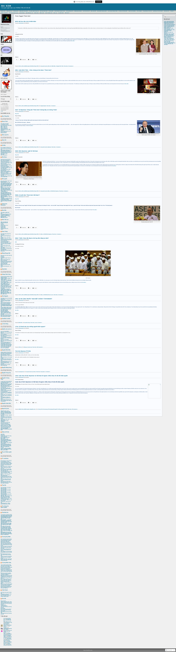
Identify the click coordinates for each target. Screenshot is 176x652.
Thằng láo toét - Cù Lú (5, 410)
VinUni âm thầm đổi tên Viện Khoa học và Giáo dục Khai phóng (6, 480)
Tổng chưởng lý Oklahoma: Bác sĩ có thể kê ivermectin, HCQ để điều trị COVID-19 (6, 303)
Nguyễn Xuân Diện (6, 403)
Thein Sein (48, 105)
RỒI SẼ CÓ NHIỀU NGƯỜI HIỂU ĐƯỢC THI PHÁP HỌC (6, 534)
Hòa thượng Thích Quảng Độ (48, 409)
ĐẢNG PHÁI (36, 12)
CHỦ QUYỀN (51, 11)
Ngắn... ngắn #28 (4, 126)
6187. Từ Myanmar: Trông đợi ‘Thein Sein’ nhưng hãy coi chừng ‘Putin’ (36, 110)
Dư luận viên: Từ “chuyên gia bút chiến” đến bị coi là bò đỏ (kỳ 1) (6, 395)
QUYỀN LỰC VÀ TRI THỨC (158, 11)
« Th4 (2, 111)
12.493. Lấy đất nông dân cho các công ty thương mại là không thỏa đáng (169, 40)
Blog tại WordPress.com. (88, 650)
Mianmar (25, 347)
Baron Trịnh (5, 121)
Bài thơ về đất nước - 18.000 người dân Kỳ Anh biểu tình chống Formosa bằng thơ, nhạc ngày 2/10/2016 (6, 427)
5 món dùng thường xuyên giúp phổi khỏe (6, 170)
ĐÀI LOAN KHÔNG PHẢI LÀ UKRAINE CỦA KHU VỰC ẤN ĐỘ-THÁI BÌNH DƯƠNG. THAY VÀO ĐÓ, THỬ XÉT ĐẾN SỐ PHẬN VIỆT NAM (6, 194)
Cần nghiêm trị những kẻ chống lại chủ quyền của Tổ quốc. (6, 398)
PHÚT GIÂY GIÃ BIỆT (4, 439)
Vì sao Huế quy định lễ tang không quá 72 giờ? (6, 165)
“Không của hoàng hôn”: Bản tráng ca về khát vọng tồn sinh (6, 602)
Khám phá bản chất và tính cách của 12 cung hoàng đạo (6, 543)
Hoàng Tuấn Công (6, 274)
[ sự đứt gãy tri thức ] (5, 124)
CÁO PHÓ (2, 434)
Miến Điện (32, 105)
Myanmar (50, 234)
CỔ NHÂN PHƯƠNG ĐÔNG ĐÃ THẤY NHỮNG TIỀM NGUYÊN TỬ (6, 305)
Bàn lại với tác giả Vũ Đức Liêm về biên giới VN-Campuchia (6, 568)
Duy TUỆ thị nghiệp (4, 309)
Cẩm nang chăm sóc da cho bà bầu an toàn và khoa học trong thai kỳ (6, 545)
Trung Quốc (42, 371)
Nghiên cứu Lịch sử (6, 329)
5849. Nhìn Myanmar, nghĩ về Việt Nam (26, 151)
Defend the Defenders (4, 204)
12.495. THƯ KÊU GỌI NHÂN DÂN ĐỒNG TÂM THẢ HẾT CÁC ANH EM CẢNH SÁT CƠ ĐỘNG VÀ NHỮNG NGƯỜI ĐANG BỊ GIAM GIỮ (169, 35)
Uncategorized (21, 371)
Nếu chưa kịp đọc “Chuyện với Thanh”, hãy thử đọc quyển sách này (6, 467)
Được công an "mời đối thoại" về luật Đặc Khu (6, 249)
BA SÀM (6, 6)
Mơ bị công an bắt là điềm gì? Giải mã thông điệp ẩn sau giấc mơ (6, 550)
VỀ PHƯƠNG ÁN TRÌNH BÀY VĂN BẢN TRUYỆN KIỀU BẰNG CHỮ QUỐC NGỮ (6, 521)
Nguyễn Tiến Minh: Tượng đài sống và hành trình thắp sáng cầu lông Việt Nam (6, 559)
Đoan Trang (4, 231)
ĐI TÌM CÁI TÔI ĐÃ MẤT (123, 11)
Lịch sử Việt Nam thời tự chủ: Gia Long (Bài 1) (6, 334)
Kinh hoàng (3, 608)
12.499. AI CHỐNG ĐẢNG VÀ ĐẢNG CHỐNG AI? (169, 27)
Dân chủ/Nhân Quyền (26, 105)
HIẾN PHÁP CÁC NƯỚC (23, 11)
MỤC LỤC (55, 12)
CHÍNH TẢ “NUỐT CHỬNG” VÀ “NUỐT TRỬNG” (6, 279)
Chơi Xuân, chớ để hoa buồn (6, 353)
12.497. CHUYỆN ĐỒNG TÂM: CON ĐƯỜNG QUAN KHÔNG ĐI (169, 30)
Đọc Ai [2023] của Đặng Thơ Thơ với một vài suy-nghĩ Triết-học (6, 148)
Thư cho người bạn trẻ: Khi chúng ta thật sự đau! (6, 596)
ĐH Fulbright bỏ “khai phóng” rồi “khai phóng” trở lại (6, 461)
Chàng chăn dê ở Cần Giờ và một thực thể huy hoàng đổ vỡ (6, 352)
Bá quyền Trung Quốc (102, 11)
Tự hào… (2, 223)
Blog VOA (17, 113)
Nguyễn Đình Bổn (6, 349)
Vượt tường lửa (48, 12)
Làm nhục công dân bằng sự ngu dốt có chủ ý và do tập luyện (6, 243)
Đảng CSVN (36, 105)
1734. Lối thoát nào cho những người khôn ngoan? (30, 326)
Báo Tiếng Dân (5, 116)
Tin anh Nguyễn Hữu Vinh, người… (8, 631)
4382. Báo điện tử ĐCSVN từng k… (7, 620)
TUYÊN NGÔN (15, 11)
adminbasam (21, 23)
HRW (16, 379)
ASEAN (19, 409)
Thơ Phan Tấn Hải (4, 605)
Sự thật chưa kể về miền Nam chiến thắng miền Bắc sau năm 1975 (6, 477)
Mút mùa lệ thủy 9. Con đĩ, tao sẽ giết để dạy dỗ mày (6, 362)
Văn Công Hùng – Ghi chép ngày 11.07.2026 (6, 491)
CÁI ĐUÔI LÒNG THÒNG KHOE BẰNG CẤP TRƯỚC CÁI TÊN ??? (6, 201)
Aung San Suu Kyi (29, 371)
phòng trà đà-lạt (4, 132)
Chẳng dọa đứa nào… (5, 228)
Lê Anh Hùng (5, 323)
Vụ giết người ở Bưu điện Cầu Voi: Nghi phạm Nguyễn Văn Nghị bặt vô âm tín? (6, 382)
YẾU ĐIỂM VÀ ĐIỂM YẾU (5, 212)
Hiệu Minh (4, 269)
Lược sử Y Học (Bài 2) (5, 339)
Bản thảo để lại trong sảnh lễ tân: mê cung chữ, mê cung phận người (6, 610)
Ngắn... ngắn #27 (4, 127)
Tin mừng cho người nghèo (5, 506)
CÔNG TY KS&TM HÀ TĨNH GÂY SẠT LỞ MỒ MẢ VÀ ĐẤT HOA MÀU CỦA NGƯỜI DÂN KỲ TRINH (6, 413)
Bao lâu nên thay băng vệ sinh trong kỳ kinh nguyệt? (6, 166)
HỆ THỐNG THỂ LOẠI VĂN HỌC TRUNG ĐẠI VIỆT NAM (6, 527)
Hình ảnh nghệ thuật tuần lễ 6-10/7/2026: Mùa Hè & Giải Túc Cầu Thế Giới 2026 (6, 152)
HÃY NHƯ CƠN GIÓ (4, 310)
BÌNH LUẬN (42, 12)
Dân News (4, 157)
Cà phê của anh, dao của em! (6, 358)
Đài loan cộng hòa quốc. (5, 581)
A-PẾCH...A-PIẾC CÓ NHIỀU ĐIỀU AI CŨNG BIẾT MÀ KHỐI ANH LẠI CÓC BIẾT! (6, 449)
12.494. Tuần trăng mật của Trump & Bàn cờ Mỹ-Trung (169, 38)
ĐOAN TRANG (22, 12)
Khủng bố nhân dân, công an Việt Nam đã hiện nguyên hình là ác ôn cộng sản (6, 239)
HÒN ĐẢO (2, 154)
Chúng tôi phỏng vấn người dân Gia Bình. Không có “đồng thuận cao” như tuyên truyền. (6, 463)
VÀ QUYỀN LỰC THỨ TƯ (147, 11)
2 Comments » (60, 294)
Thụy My (4, 485)
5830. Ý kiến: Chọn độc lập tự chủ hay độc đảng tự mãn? (32, 238)
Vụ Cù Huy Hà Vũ (86, 11)
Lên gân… (2, 224)
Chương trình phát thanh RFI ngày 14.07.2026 (6, 494)
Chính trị (20, 105)
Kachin (34, 371)
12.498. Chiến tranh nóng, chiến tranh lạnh (168, 28)
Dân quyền (4, 178)
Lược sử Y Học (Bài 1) (5, 347)
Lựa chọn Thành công (112, 11)
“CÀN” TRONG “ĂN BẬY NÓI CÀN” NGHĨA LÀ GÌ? (6, 283)
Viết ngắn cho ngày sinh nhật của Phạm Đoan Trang (6, 594)
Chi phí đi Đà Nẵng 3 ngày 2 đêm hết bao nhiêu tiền (6, 541)
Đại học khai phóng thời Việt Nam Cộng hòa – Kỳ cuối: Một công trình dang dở (6, 470)
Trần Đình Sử (5, 512)
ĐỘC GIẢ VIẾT (93, 11)
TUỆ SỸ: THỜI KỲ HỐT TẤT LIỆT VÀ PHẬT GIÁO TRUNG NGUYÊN (6, 313)
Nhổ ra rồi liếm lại (4, 260)
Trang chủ (3, 11)
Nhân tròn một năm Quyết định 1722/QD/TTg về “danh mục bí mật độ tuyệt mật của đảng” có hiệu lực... (6, 576)
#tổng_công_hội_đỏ (4, 225)
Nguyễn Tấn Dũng (57, 409)
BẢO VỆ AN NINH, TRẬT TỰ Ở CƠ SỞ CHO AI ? (6, 181)
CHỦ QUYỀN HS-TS (69, 11)
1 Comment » (53, 105)
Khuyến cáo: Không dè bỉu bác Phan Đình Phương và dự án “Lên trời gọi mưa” (6, 262)
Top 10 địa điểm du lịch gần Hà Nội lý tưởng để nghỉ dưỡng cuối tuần (6, 547)
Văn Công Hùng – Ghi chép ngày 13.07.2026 (6, 488)
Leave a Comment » (38, 322)
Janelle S (5, 627)
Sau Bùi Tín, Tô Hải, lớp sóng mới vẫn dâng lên (6, 436)
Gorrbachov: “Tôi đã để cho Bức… (8, 623)
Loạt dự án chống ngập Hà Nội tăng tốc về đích (6, 163)
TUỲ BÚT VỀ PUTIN (4, 191)
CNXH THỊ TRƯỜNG (132, 11)
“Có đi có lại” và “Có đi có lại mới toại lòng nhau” (6, 281)
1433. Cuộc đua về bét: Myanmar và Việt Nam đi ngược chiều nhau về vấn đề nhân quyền (41, 375)
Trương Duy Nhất (6, 536)
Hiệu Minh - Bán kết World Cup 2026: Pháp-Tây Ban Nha (6, 496)
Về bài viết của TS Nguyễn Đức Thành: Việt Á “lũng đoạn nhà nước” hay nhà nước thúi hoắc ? (6, 571)
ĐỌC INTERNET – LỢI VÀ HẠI (6, 519)
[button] (29, 169)
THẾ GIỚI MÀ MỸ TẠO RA (13, 12)
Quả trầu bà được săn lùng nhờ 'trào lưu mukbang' (6, 160)
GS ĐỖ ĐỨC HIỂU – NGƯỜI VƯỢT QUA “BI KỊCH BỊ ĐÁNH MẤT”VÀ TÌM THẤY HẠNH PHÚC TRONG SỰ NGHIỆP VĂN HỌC (6, 530)
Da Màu (4, 145)
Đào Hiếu (4, 210)
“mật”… (2, 229)
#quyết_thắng (3, 226)
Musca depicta (3, 600)
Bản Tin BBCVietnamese (5, 437)
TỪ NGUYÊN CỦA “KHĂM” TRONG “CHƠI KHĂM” (5, 284)
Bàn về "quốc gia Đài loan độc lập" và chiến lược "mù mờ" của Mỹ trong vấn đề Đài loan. (6, 579)
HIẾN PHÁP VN (9, 11)
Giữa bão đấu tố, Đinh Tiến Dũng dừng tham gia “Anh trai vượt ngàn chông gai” (6, 482)
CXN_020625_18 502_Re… (6, 625)
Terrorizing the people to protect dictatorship (5, 241)
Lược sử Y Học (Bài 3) (5, 331)
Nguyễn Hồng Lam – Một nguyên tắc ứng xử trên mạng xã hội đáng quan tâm (6, 498)
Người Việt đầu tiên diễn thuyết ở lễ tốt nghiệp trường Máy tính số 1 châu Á (6, 172)
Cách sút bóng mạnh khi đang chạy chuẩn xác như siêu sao (6, 539)
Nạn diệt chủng (27, 322)
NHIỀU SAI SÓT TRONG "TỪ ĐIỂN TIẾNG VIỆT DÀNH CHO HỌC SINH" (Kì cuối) (6, 290)
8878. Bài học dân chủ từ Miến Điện (25, 21)
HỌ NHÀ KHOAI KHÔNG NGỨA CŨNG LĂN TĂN (6, 277)
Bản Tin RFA (3, 438)
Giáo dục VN (166, 11)
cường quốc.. (3, 227)
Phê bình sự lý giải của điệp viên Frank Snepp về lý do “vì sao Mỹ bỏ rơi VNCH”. (6, 574)
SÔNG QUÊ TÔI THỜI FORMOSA (4, 421)
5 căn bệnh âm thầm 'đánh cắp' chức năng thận (6, 168)
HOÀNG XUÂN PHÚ (4, 12)
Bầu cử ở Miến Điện (44, 234)
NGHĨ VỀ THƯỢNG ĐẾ (5, 311)
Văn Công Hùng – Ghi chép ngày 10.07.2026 (6, 493)
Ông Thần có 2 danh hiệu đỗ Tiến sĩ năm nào (6, 336)
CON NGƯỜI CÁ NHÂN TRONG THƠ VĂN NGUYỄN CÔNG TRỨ (6, 515)
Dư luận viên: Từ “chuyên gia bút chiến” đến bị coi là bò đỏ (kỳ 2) (6, 393)
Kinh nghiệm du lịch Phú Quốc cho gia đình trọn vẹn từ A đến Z (6, 552)
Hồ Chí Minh (139, 11)
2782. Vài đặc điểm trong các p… (8, 634)
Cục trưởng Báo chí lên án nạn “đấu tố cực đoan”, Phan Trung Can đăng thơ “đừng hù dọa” (6, 472)
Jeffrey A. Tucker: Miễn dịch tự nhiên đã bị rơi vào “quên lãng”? (6, 301)
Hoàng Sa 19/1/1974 (4, 128)
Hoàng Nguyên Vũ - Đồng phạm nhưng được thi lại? (5, 503)
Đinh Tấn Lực (5, 219)
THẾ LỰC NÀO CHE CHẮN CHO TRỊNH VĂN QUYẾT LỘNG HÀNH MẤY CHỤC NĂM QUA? (6, 183)
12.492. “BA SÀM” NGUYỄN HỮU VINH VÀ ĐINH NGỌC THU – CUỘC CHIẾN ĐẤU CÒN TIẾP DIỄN (169, 43)
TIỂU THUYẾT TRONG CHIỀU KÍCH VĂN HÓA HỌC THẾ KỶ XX (6, 524)
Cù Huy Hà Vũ (40, 409)
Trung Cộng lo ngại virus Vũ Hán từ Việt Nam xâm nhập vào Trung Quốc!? (6, 400)
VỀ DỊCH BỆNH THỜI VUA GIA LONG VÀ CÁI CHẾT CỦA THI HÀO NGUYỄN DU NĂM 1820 (6, 308)
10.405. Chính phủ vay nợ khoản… (8, 626)
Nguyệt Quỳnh (43, 105)
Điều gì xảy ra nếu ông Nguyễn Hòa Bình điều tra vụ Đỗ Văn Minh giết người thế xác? (6, 384)
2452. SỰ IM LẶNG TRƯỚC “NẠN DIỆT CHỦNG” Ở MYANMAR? (33, 298)
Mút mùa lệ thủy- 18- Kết (5, 354)
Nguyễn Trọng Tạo (6, 372)
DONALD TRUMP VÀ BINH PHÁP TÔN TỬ (5, 216)
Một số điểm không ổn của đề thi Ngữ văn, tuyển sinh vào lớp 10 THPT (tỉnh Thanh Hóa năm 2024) (6, 287)
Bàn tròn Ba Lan (29, 12)
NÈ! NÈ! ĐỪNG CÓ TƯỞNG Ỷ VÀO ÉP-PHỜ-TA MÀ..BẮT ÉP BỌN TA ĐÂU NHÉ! (6, 441)
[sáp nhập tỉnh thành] (5, 123)
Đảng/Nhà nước (32, 409)
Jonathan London (6, 318)
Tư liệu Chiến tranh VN (34, 11)
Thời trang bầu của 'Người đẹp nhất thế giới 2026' (6, 176)
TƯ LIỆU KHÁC (61, 12)
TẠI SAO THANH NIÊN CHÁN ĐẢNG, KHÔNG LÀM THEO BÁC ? (6, 186)
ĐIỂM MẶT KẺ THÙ (4, 217)
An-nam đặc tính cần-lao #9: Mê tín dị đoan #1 (6, 131)
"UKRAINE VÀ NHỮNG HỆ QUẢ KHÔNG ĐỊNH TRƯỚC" (6, 199)
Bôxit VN (4, 140)
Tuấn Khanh (5, 590)
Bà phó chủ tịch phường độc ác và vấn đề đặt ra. (6, 391)
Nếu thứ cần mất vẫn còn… (6, 259)
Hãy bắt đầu (98, 1)
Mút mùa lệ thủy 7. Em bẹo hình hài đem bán (5, 365)
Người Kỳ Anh (5, 408)
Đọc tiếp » (73, 40)
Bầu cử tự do (50, 294)
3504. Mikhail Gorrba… (8, 621)
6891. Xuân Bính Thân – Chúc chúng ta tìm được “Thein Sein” (33, 70)
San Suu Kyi (30, 347)
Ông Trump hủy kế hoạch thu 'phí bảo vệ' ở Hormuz (6, 161)
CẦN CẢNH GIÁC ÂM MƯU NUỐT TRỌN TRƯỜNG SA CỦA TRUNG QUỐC (6, 190)
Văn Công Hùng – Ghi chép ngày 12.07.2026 (6, 489)
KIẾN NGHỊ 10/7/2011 (78, 11)
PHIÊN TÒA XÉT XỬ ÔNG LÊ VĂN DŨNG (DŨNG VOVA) (6, 188)
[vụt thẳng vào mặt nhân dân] (6, 125)
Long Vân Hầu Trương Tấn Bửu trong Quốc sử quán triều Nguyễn (6, 338)
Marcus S (5, 630)
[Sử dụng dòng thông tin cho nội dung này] (1, 116)
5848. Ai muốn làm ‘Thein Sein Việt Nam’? (27, 195)
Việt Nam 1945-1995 (43, 11)
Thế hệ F (172, 11)
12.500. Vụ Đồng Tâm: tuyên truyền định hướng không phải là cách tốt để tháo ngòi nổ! (169, 25)
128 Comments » (40, 347)
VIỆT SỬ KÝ (67, 12)
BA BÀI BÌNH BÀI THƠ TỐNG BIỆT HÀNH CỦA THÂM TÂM (6, 532)
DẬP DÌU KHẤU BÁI (4, 222)
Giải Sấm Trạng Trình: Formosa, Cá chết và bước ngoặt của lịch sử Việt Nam (5, 424)
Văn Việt (4, 598)
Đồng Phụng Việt (6, 253)
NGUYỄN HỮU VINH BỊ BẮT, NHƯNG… (8, 629)
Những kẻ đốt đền (4, 263)
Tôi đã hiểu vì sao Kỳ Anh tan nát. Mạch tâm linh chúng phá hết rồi (6, 417)
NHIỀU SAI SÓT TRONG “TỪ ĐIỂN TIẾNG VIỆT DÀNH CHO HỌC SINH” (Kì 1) (6, 293)
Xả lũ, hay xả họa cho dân (5, 422)
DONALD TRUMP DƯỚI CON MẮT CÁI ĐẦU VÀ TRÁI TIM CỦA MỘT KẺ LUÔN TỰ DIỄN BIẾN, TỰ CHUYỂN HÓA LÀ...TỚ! (6, 446)
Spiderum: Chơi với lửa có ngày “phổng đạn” (5, 475)
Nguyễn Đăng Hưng (6, 367)
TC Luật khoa (5, 458)
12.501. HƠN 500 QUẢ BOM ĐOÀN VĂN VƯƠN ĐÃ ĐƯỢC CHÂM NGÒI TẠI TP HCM (169, 22)
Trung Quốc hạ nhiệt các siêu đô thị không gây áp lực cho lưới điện (6, 174)
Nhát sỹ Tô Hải (5, 431)
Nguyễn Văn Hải (64, 409)
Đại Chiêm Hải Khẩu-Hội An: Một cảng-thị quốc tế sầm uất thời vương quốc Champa (6, 315)
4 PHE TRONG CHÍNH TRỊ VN (59, 11)
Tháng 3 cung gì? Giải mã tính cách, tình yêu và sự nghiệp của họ (6, 557)
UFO (1, 213)
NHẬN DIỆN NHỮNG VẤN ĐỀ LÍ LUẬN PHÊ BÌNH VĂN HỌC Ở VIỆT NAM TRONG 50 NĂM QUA (6, 517)
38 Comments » (75, 409)
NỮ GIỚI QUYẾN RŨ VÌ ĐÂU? (6, 214)
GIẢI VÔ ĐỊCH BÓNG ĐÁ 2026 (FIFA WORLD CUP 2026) (6, 150)
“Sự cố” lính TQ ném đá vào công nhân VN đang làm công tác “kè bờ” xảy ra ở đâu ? (6, 565)
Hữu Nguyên (5, 296)
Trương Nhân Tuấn (6, 562)
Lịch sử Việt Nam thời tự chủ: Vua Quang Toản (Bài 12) (6, 342)
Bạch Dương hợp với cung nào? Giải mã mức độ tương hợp (6, 554)
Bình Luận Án (5, 134)
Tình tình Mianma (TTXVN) (23, 351)
